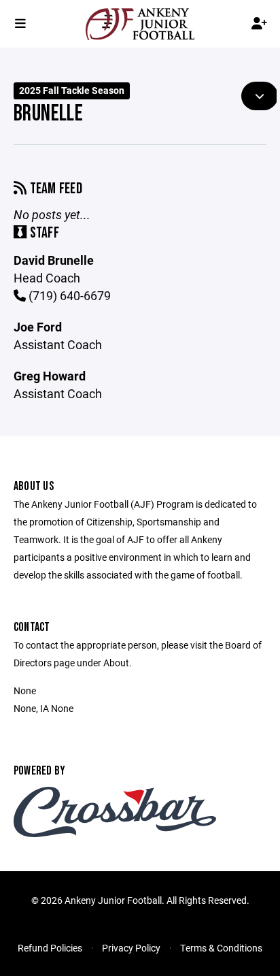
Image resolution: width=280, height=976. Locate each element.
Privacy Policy (131, 947)
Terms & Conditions (221, 947)
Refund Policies (50, 947)
